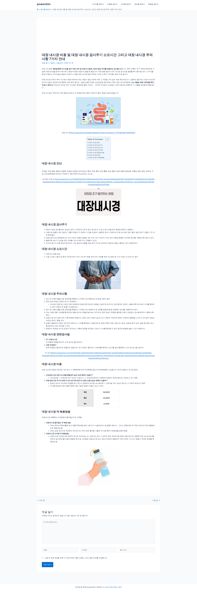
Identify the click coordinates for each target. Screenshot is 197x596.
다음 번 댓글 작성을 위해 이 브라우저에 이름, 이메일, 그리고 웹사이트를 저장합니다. (76, 558)
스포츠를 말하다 (98, 4)
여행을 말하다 (112, 4)
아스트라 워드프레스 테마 (112, 587)
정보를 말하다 (139, 4)
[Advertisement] (98, 37)
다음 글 (156, 500)
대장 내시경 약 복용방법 (96, 157)
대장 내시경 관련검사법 (96, 152)
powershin (43, 4)
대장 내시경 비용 (94, 155)
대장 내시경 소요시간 (96, 147)
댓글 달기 (45, 63)
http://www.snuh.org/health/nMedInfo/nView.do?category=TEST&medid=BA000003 (102, 133)
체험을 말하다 (153, 4)
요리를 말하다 (126, 4)
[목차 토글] (106, 139)
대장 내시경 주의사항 (96, 150)
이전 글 (41, 500)
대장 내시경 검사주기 (96, 145)
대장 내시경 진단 (94, 142)
